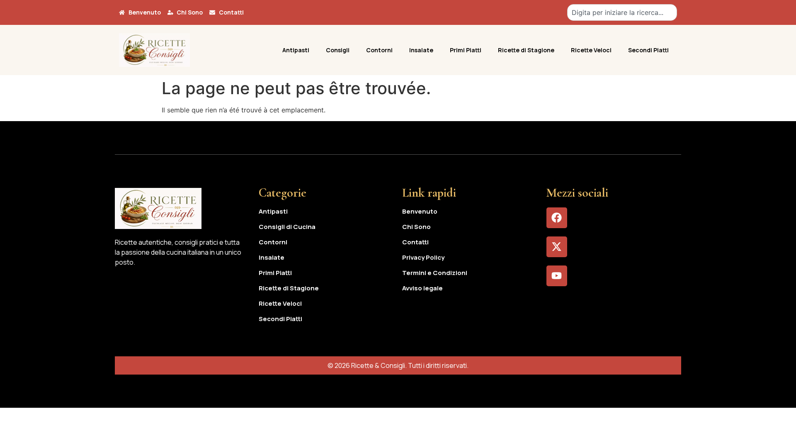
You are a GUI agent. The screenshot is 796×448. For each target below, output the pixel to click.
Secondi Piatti (648, 50)
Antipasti (295, 50)
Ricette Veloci (591, 50)
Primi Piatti (465, 50)
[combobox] (622, 12)
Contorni (379, 50)
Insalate (421, 50)
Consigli (337, 50)
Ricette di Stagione (526, 50)
